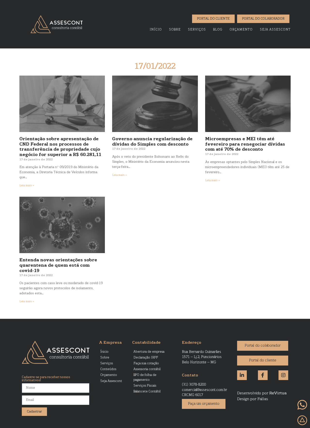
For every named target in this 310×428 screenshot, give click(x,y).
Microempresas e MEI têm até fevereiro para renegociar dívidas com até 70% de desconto (245, 144)
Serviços (197, 29)
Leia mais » (26, 185)
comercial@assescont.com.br (204, 390)
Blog (217, 29)
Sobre (175, 29)
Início (156, 29)
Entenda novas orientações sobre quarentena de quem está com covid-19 (58, 265)
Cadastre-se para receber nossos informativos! (46, 379)
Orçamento (241, 29)
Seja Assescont (275, 29)
